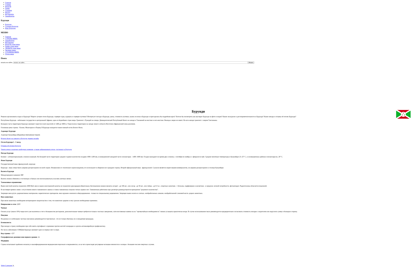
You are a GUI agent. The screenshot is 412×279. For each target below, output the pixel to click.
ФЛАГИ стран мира (12, 44)
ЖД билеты (9, 42)
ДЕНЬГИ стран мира (12, 48)
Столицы (8, 10)
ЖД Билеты (9, 14)
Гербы (7, 8)
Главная (8, 3)
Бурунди (8, 24)
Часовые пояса (10, 50)
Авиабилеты (9, 16)
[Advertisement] (14, 85)
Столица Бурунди (11, 26)
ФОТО (7, 12)
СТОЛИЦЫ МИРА (12, 52)
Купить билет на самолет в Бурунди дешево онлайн (20, 138)
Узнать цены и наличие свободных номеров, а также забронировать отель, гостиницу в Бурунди (36, 149)
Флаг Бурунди (10, 28)
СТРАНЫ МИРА (11, 39)
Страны (8, 4)
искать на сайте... (7, 62)
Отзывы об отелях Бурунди (11, 146)
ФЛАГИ (8, 6)
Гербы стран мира (11, 46)
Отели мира (9, 54)
